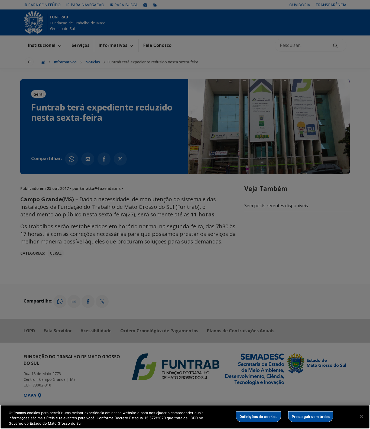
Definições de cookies (258, 416)
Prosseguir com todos (311, 416)
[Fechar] (361, 416)
